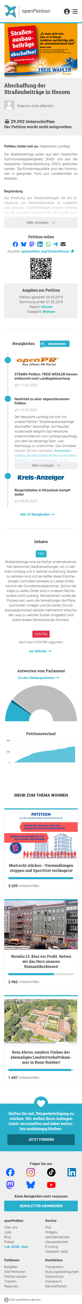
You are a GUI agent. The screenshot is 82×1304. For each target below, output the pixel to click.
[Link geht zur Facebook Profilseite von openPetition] (10, 1172)
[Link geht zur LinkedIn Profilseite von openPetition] (71, 1172)
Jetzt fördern (41, 1140)
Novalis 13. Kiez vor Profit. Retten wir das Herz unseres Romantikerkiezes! (41, 961)
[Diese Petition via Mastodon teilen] (32, 244)
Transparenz (54, 1267)
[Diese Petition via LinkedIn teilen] (40, 244)
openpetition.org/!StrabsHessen (45, 251)
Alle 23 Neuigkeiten (35, 514)
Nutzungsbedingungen (62, 1272)
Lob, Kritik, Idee (16, 1247)
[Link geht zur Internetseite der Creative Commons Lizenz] (6, 1299)
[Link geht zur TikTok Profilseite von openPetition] (51, 1172)
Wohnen (49, 312)
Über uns (10, 1227)
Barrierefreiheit (56, 1286)
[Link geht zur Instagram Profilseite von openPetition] (30, 1172)
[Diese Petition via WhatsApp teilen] (49, 244)
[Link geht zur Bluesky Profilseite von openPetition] (30, 1185)
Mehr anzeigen (38, 223)
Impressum (53, 1281)
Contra (41, 634)
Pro (41, 554)
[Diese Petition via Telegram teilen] (56, 244)
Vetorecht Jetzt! (56, 1252)
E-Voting (51, 1247)
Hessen (47, 307)
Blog (7, 1237)
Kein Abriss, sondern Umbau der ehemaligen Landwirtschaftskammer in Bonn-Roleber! (41, 1057)
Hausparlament (56, 1242)
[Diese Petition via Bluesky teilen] (24, 244)
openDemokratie (57, 1237)
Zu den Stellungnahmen (36, 678)
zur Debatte (38, 651)
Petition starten (15, 1277)
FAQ (48, 1227)
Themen (10, 1281)
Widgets (51, 1232)
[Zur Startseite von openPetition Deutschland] (27, 11)
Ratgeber (10, 1267)
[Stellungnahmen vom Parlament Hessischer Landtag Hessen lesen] (41, 704)
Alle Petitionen (14, 1272)
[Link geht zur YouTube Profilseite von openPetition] (51, 1185)
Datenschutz (54, 1277)
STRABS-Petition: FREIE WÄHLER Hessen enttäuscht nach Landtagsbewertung (46, 376)
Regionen (11, 1286)
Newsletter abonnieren (41, 1206)
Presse (9, 1242)
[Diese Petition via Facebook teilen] (16, 244)
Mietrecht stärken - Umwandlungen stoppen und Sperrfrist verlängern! (41, 868)
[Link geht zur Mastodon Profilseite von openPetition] (10, 1185)
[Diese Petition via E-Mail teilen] (63, 244)
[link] (75, 12)
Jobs (8, 1232)
